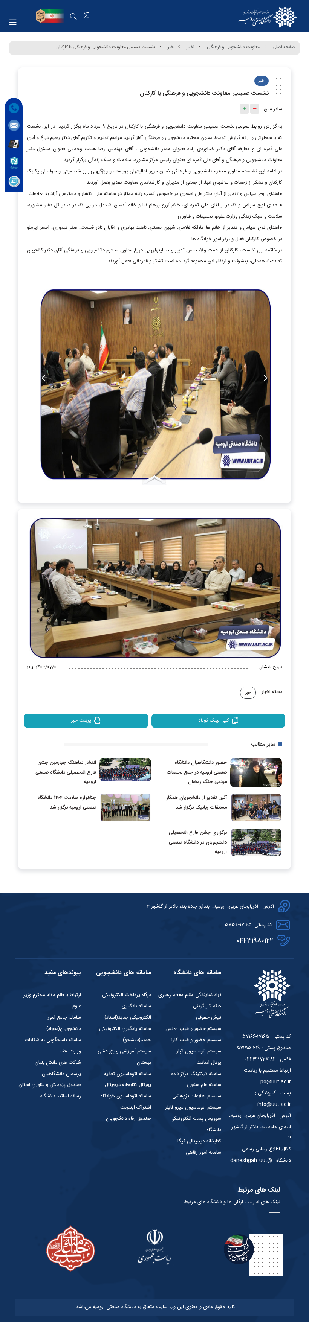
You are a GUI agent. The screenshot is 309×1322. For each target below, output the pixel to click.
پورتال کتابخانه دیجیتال (128, 1085)
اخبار (190, 47)
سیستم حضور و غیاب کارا (196, 1040)
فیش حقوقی (208, 1017)
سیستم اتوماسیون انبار (198, 1051)
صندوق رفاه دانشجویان (128, 1119)
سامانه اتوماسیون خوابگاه (126, 1096)
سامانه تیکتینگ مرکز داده (196, 1074)
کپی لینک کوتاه (214, 720)
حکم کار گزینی (207, 1006)
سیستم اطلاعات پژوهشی (196, 1096)
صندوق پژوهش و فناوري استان (49, 1085)
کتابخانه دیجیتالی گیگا (199, 1141)
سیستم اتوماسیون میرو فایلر (193, 1107)
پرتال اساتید (209, 1063)
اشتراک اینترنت (135, 1107)
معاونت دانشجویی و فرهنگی (233, 47)
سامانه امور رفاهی (203, 1152)
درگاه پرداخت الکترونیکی (126, 995)
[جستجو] (73, 16)
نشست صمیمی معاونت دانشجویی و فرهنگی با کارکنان (105, 47)
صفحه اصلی (283, 47)
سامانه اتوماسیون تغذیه (127, 1074)
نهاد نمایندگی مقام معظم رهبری (189, 995)
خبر (171, 47)
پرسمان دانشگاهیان (61, 1074)
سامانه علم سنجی (204, 1085)
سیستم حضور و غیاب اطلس (193, 1029)
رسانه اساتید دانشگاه (60, 1096)
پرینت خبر (81, 720)
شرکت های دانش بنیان (58, 1063)
